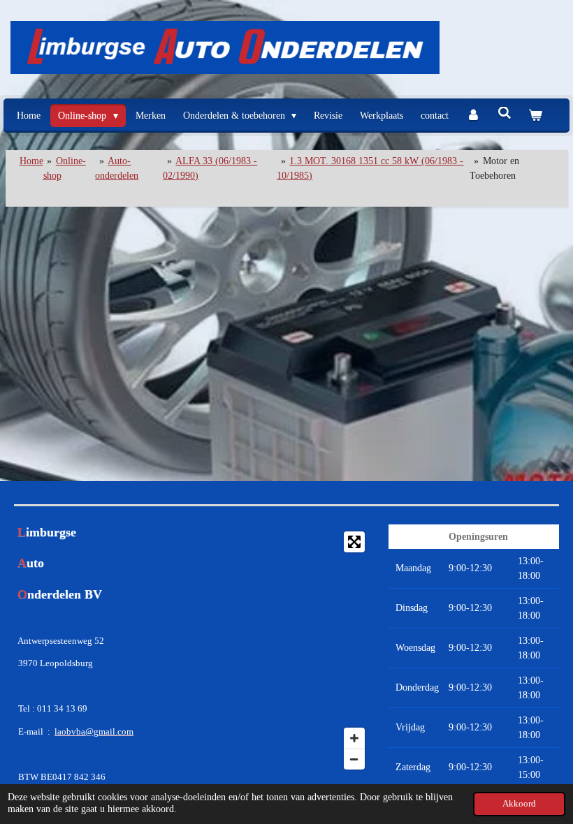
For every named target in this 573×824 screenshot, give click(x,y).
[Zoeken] (504, 114)
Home (31, 161)
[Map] (286, 650)
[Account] (473, 115)
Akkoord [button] (519, 804)
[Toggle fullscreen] (354, 541)
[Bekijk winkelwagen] (535, 115)
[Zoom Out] (354, 759)
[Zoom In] (354, 738)
